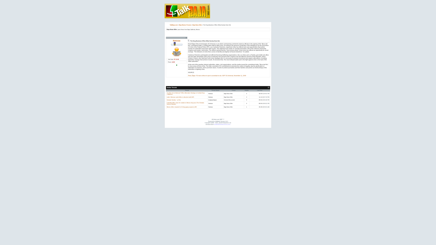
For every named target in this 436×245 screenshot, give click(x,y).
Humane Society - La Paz (174, 100)
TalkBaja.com (174, 25)
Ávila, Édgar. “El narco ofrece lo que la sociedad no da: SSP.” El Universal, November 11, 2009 (217, 75)
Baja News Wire (197, 25)
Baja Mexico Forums (185, 25)
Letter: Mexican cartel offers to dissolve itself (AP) (180, 97)
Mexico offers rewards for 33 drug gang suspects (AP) (182, 107)
